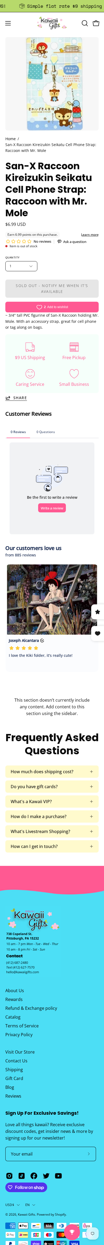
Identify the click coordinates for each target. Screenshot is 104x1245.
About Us (14, 990)
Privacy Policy (19, 1035)
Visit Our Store (20, 1052)
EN (27, 1205)
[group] (52, 6)
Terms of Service (22, 1026)
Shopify (60, 1214)
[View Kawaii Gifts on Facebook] (34, 1176)
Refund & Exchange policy (31, 1008)
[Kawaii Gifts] (52, 23)
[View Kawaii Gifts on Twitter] (46, 1176)
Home (10, 138)
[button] (84, 23)
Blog (9, 1087)
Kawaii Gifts (26, 1214)
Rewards (14, 999)
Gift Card (14, 1078)
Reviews (13, 1096)
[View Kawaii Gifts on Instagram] (9, 1176)
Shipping (14, 1070)
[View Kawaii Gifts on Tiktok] (22, 1176)
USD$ (9, 1205)
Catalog (13, 1017)
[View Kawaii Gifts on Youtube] (58, 1176)
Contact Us (16, 1061)
